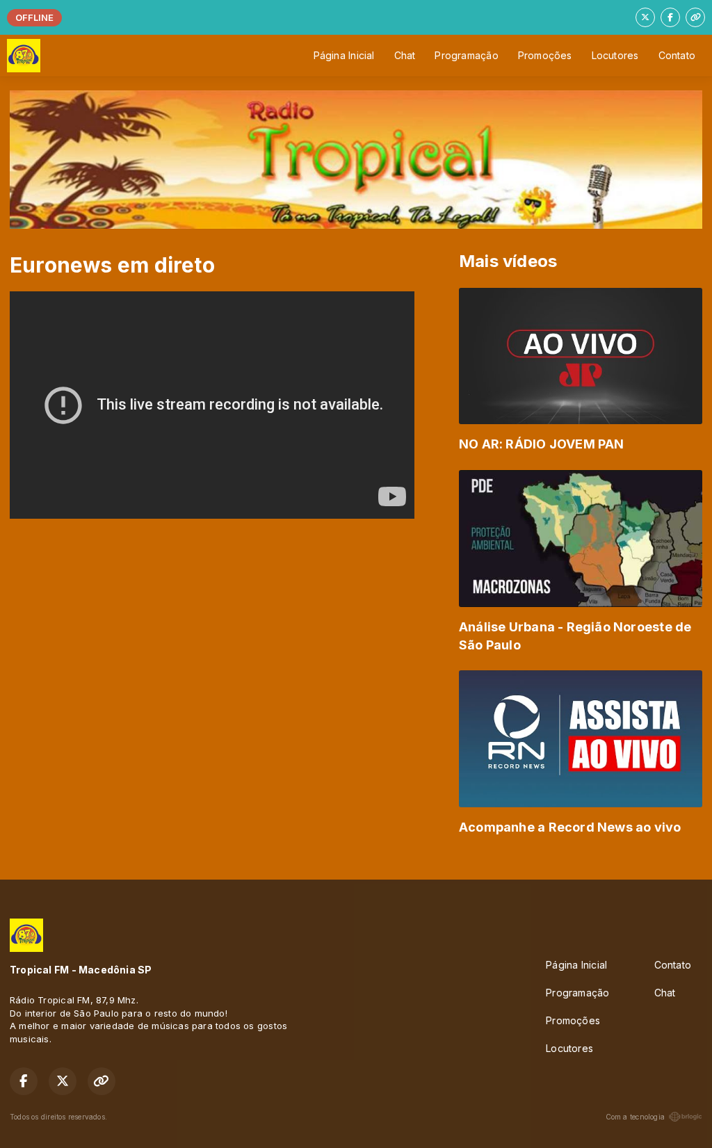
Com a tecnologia (635, 1117)
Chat (405, 55)
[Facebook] (670, 17)
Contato (676, 55)
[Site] (695, 17)
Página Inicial (344, 55)
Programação (466, 55)
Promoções (545, 55)
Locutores (615, 55)
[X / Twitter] (645, 17)
